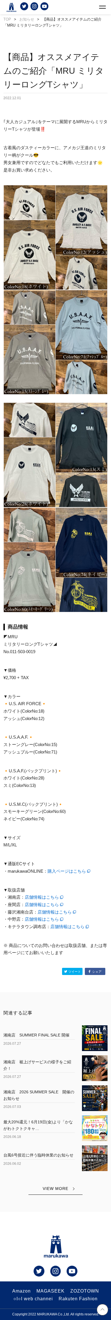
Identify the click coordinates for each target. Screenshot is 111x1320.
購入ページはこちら (67, 871)
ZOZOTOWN (84, 1291)
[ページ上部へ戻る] (102, 1310)
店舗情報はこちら (42, 897)
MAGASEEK (50, 1291)
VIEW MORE (55, 1188)
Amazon (21, 1291)
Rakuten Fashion (78, 1298)
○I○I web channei (33, 1298)
